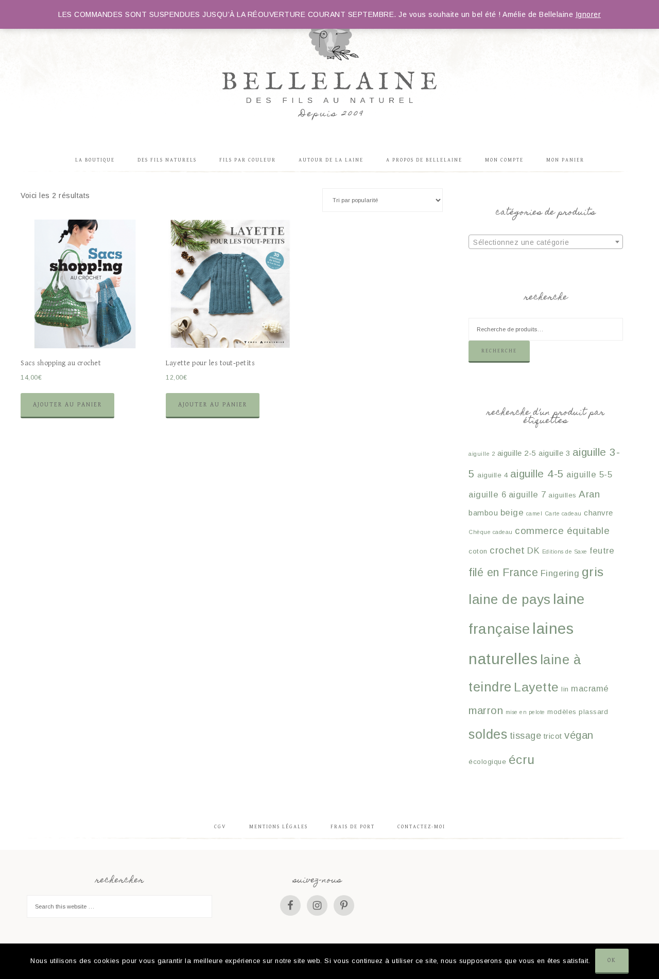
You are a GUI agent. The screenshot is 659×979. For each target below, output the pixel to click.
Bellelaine (329, 69)
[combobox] (546, 242)
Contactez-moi (421, 827)
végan (579, 735)
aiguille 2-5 (516, 453)
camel (534, 513)
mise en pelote (525, 712)
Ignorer (588, 14)
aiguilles (562, 495)
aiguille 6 (487, 495)
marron (486, 710)
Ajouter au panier (67, 404)
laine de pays (510, 599)
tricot (553, 736)
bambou (483, 512)
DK (533, 551)
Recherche (499, 351)
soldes (488, 734)
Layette (536, 687)
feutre (601, 551)
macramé (590, 688)
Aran (589, 494)
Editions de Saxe (564, 551)
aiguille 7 (527, 495)
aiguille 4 (492, 475)
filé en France (503, 572)
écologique (487, 762)
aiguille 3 (554, 453)
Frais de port (353, 827)
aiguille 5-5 (589, 474)
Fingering (560, 573)
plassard (593, 712)
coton (478, 551)
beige (512, 513)
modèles (562, 712)
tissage (526, 736)
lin (565, 689)
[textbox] (545, 242)
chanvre (598, 512)
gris (593, 572)
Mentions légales (278, 827)
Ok (612, 960)
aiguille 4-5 (537, 473)
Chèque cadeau (491, 532)
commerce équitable (562, 530)
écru (522, 760)
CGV (220, 827)
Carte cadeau (563, 513)
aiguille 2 (482, 454)
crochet (507, 550)
